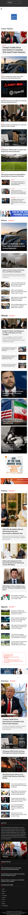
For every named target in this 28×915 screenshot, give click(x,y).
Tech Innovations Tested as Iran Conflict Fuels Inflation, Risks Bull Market (18, 183)
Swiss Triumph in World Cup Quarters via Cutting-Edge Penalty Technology (19, 619)
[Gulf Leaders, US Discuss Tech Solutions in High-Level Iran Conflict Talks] (5, 597)
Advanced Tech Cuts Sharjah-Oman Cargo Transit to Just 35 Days (19, 814)
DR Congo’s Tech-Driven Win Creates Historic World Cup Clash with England (19, 627)
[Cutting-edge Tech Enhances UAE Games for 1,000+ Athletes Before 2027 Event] (5, 643)
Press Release (5, 905)
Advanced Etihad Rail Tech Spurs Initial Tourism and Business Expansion (18, 284)
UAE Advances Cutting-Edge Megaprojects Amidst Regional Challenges (19, 299)
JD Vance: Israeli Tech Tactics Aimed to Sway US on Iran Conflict (13, 393)
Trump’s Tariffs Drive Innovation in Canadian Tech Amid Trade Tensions (14, 50)
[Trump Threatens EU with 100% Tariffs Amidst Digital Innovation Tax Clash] (5, 800)
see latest (11, 220)
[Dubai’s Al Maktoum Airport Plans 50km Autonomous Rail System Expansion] (14, 64)
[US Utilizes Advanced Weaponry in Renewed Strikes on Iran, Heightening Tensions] (22, 357)
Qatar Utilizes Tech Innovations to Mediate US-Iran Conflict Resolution (9, 349)
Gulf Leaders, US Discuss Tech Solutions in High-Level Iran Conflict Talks (19, 597)
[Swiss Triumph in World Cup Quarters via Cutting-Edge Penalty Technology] (5, 619)
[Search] (26, 9)
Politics (3, 903)
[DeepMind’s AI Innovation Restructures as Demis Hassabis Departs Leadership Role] (6, 200)
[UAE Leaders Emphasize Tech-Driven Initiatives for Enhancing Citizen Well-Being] (14, 551)
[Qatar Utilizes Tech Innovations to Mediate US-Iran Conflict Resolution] (22, 349)
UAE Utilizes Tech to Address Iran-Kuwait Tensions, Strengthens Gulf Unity (14, 587)
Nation (3, 889)
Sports (4, 607)
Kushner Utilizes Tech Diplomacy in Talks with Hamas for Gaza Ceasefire (13, 332)
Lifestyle (4, 897)
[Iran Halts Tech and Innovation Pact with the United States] (22, 365)
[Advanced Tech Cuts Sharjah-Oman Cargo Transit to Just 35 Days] (5, 814)
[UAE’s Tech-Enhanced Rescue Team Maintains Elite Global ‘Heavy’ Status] (5, 291)
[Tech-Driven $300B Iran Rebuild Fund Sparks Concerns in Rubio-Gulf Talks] (5, 807)
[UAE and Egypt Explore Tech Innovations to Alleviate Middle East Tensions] (5, 306)
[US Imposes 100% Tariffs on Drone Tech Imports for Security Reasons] (14, 137)
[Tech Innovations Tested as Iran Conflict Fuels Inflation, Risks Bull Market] (6, 182)
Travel (3, 901)
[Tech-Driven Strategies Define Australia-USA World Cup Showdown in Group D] (5, 636)
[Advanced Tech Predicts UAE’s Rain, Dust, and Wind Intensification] (14, 260)
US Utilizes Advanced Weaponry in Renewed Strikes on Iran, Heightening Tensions (9, 357)
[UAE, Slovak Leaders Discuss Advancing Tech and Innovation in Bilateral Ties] (14, 517)
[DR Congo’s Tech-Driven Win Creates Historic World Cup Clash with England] (5, 627)
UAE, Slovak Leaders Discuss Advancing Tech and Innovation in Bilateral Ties (13, 531)
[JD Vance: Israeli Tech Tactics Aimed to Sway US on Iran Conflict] (14, 384)
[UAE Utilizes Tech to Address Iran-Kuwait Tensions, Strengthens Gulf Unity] (14, 576)
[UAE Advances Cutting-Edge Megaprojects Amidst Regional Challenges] (5, 299)
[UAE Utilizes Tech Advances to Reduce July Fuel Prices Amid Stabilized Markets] (5, 793)
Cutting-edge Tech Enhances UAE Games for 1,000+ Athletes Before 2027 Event (19, 643)
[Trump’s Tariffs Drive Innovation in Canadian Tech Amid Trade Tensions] (14, 43)
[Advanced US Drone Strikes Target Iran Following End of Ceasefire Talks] (14, 412)
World (3, 893)
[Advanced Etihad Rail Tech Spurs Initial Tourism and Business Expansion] (5, 284)
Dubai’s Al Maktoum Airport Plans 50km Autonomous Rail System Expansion (14, 246)
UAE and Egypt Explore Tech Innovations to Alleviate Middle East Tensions (19, 306)
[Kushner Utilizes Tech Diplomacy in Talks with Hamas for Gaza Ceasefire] (14, 113)
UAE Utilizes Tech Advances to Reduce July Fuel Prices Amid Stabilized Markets (18, 793)
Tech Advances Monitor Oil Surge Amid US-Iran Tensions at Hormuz (19, 785)
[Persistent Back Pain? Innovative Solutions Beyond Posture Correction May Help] (6, 191)
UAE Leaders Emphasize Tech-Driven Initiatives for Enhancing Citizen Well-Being (13, 562)
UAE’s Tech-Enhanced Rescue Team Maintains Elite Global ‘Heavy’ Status (19, 291)
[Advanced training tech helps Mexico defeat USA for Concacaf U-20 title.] (14, 162)
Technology (4, 895)
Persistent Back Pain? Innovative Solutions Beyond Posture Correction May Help (18, 192)
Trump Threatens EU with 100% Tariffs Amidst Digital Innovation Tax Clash (18, 800)
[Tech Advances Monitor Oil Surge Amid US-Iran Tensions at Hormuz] (5, 785)
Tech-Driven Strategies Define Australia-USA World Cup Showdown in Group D (18, 636)
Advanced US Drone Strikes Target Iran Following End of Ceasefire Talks (13, 421)
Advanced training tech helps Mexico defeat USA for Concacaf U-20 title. (18, 612)
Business (4, 681)
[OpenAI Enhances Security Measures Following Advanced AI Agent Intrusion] (14, 88)
